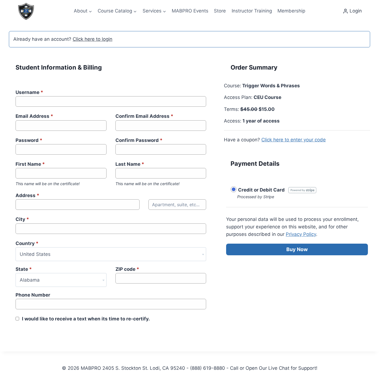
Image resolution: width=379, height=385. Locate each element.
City (22, 219)
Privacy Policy (301, 234)
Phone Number (33, 295)
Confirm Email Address (144, 116)
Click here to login (92, 39)
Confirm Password (139, 140)
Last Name (129, 164)
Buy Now (297, 249)
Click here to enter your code (293, 139)
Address (27, 195)
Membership (291, 11)
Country (27, 243)
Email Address (34, 116)
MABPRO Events (190, 11)
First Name (30, 164)
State (24, 269)
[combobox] (111, 254)
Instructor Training (252, 11)
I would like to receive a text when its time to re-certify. (86, 319)
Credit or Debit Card (261, 190)
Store (220, 11)
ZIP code (127, 269)
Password (29, 140)
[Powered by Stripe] (302, 189)
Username (29, 92)
